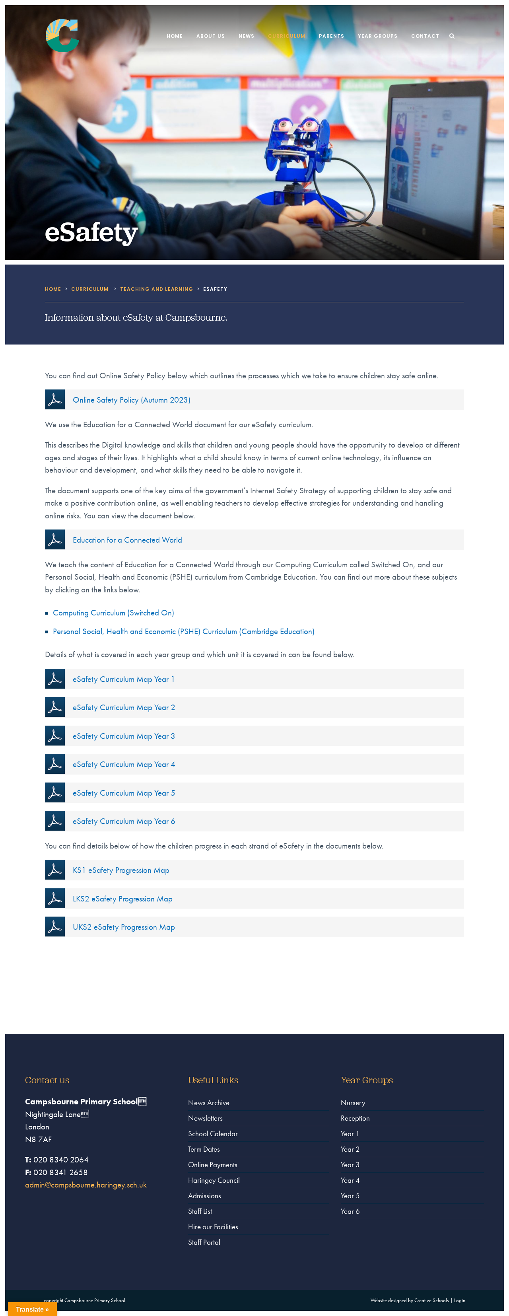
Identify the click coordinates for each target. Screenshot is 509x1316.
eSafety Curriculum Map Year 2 (124, 707)
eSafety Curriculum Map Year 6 (124, 821)
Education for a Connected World (127, 539)
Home (53, 289)
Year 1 (350, 1134)
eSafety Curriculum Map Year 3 (124, 735)
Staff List (200, 1211)
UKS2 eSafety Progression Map (124, 926)
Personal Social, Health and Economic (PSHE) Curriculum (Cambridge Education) (184, 631)
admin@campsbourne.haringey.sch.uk (86, 1184)
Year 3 (350, 1165)
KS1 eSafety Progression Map (121, 869)
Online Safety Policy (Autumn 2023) (131, 399)
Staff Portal (204, 1242)
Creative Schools (431, 1300)
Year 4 (350, 1180)
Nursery (353, 1103)
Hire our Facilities (213, 1227)
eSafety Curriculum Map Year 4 (124, 764)
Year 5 (350, 1196)
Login (459, 1300)
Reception (355, 1118)
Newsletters (205, 1118)
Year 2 (350, 1149)
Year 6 (350, 1211)
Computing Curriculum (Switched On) (113, 612)
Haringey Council (214, 1180)
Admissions (204, 1196)
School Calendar (213, 1134)
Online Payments (212, 1165)
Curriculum (90, 289)
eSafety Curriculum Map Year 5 (124, 792)
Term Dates (204, 1149)
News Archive (208, 1103)
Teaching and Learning (156, 289)
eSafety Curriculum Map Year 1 (124, 679)
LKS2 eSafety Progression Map (123, 898)
